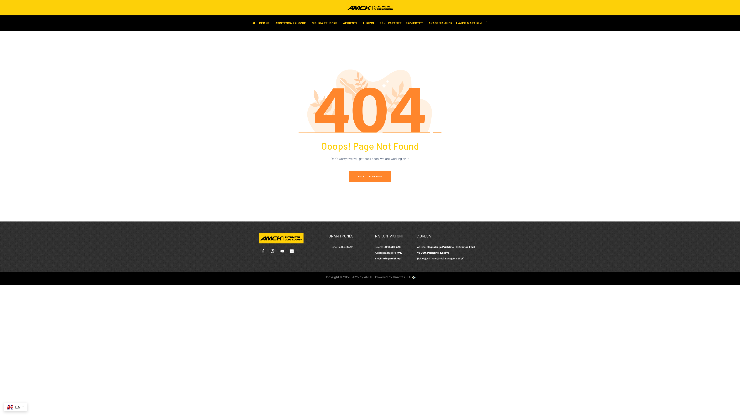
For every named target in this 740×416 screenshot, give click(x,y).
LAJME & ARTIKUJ (469, 23)
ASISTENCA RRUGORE (290, 23)
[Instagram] (273, 251)
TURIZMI (368, 23)
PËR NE (264, 23)
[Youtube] (282, 251)
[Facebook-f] (263, 251)
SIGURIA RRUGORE (324, 23)
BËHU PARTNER (391, 23)
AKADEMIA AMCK (440, 23)
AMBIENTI (350, 23)
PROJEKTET (414, 23)
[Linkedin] (292, 251)
